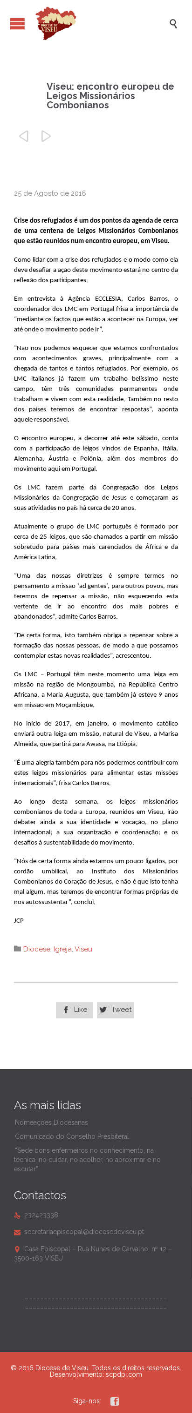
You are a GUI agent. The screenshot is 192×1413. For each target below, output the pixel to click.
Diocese (36, 949)
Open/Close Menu (17, 23)
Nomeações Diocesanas (51, 1122)
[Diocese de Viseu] (101, 23)
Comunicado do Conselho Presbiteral (72, 1136)
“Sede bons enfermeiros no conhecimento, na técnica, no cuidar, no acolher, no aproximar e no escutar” (87, 1160)
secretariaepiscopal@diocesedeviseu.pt (79, 1231)
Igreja (63, 949)
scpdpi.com (124, 1374)
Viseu (83, 949)
